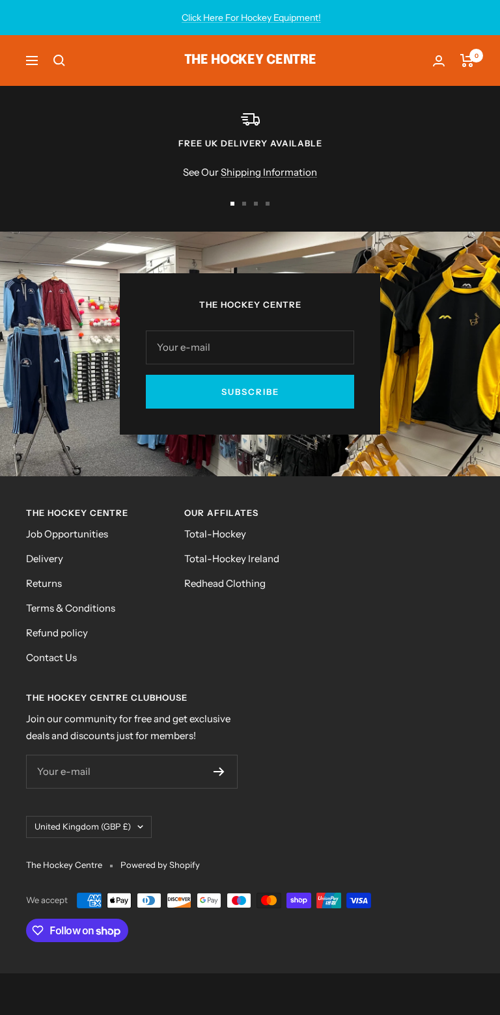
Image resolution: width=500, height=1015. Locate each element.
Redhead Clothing (225, 583)
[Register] (219, 771)
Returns (44, 583)
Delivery (44, 558)
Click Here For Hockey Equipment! (251, 17)
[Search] (59, 60)
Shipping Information (269, 172)
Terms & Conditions (70, 608)
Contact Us (51, 657)
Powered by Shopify (160, 864)
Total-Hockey (215, 534)
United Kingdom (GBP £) (83, 826)
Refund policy (57, 633)
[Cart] (467, 60)
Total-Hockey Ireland (231, 558)
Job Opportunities (67, 534)
